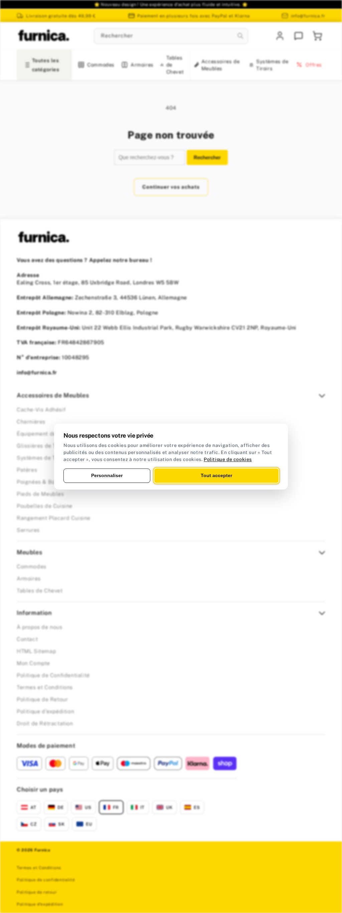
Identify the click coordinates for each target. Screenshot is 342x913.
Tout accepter (216, 475)
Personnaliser (107, 475)
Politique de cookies (228, 459)
